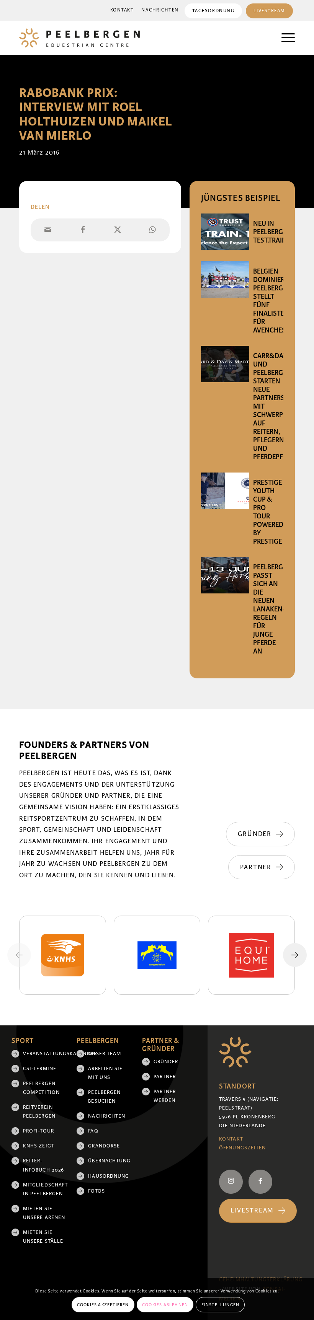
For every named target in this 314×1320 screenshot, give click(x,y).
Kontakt (122, 10)
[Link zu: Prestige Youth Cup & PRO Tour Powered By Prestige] (225, 491)
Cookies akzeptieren (103, 1304)
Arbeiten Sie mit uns (105, 1073)
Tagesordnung (213, 11)
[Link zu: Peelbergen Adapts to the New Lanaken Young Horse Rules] (225, 575)
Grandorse (104, 1146)
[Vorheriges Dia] (19, 955)
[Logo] (79, 38)
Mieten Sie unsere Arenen (44, 1213)
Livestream (269, 11)
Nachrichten (159, 10)
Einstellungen (220, 1304)
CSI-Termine (39, 1069)
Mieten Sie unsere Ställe (43, 1236)
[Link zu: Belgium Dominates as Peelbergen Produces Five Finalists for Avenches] (225, 279)
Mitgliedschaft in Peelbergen (44, 1189)
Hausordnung (108, 1176)
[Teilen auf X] (117, 229)
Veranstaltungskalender (44, 1054)
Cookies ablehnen (165, 1304)
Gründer (166, 1062)
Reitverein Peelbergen (39, 1111)
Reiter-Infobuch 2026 (43, 1165)
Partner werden (165, 1096)
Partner (165, 1077)
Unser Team (104, 1054)
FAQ (93, 1131)
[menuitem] (122, 10)
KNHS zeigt (38, 1146)
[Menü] (284, 38)
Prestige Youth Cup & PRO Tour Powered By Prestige (268, 512)
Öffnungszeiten (242, 1148)
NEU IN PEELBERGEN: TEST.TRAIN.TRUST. (280, 231)
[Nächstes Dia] (295, 955)
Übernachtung (109, 1161)
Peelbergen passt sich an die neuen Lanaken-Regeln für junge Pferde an (272, 609)
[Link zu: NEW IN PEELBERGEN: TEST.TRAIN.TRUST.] (225, 231)
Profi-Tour (38, 1131)
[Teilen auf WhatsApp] (152, 229)
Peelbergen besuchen (104, 1096)
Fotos (96, 1191)
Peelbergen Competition (41, 1087)
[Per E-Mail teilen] (48, 229)
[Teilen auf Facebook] (82, 229)
